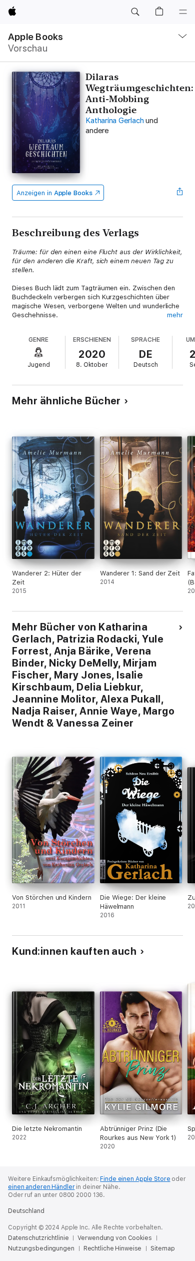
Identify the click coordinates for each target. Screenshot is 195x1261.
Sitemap (162, 1248)
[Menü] (183, 12)
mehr (175, 315)
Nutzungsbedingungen (41, 1248)
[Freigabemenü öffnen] (180, 192)
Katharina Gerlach (115, 120)
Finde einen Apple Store (135, 1178)
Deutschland (26, 1210)
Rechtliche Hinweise (113, 1248)
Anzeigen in (54, 193)
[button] (135, 12)
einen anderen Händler (41, 1186)
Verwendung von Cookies (115, 1237)
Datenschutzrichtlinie (38, 1237)
